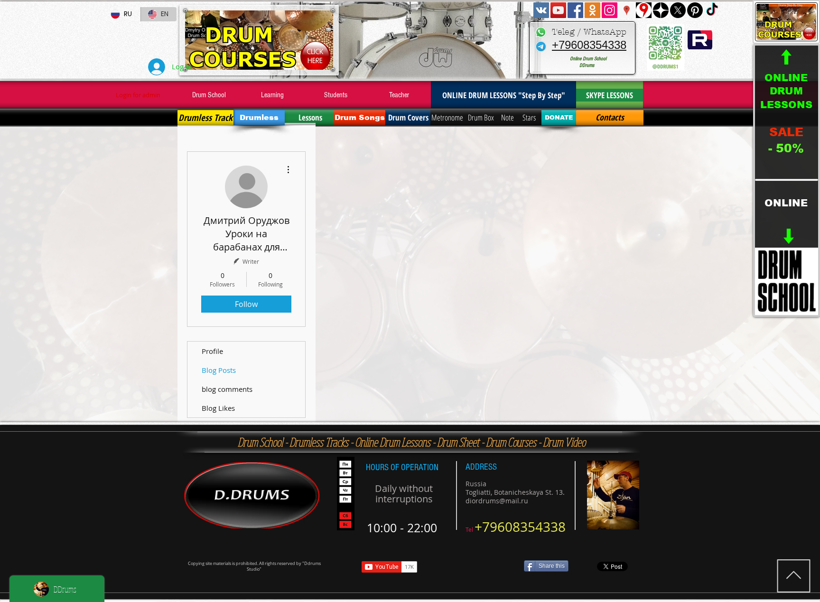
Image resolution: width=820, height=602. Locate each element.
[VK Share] (473, 567)
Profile (212, 351)
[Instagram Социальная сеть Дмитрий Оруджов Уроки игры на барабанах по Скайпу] (609, 10)
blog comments (227, 389)
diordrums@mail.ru (497, 500)
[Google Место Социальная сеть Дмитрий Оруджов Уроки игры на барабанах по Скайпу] (626, 10)
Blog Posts (219, 370)
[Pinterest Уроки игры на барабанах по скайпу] (695, 10)
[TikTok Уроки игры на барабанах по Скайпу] (712, 10)
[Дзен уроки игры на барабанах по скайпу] (661, 10)
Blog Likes (218, 408)
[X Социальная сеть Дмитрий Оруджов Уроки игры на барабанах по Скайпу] (678, 10)
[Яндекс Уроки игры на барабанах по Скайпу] (644, 10)
